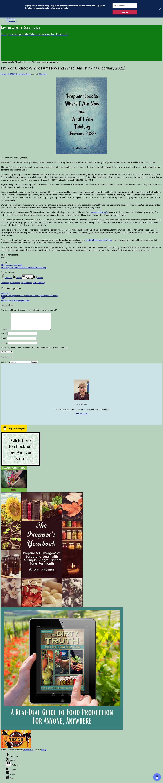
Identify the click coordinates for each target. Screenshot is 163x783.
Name (4, 333)
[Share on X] (8, 760)
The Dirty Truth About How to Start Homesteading (23, 267)
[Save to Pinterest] (8, 763)
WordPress (28, 749)
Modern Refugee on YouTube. (99, 240)
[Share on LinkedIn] (8, 769)
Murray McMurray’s (99, 212)
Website (4, 343)
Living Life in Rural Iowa (22, 74)
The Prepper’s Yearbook (11, 265)
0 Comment (43, 74)
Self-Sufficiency (39, 282)
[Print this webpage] (8, 778)
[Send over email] (8, 774)
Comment (6, 329)
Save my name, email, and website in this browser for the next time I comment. (36, 347)
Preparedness (11, 21)
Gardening (5, 282)
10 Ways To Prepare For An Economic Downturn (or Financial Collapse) (29, 294)
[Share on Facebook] (8, 756)
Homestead (10, 19)
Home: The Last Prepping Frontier (15, 299)
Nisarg (43, 749)
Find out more (81, 413)
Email (4, 338)
